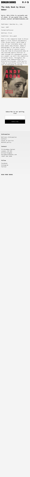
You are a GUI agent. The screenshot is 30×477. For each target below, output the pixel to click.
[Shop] (23, 2)
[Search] (25, 2)
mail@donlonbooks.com (9, 154)
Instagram (4, 165)
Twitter (4, 166)
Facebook (4, 163)
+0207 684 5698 (6, 156)
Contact (4, 139)
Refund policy (6, 142)
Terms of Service (7, 140)
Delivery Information (9, 137)
